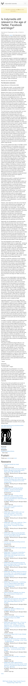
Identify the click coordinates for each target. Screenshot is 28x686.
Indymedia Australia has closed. (11, 464)
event (15, 458)
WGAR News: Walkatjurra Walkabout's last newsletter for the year (14, 609)
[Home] (2, 3)
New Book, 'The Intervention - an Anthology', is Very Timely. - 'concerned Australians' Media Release (15, 649)
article (8, 458)
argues (11, 35)
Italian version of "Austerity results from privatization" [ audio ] (13, 506)
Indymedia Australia (11, 3)
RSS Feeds (5, 681)
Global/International (5, 451)
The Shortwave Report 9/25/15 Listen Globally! (15, 634)
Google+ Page (12, 681)
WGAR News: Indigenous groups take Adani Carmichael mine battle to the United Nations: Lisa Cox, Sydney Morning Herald (15, 534)
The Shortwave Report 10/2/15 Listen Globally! (15, 547)
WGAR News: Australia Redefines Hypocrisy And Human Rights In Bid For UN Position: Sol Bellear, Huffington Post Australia (15, 564)
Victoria (12, 451)
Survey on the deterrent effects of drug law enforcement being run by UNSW (14, 616)
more (2, 673)
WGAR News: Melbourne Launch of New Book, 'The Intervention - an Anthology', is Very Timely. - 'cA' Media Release (15, 640)
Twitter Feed (18, 682)
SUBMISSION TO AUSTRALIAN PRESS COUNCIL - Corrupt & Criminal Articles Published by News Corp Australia (13, 489)
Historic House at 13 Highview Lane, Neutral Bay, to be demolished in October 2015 (14, 593)
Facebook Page (10, 682)
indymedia (3, 448)
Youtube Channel (21, 681)
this (18, 9)
